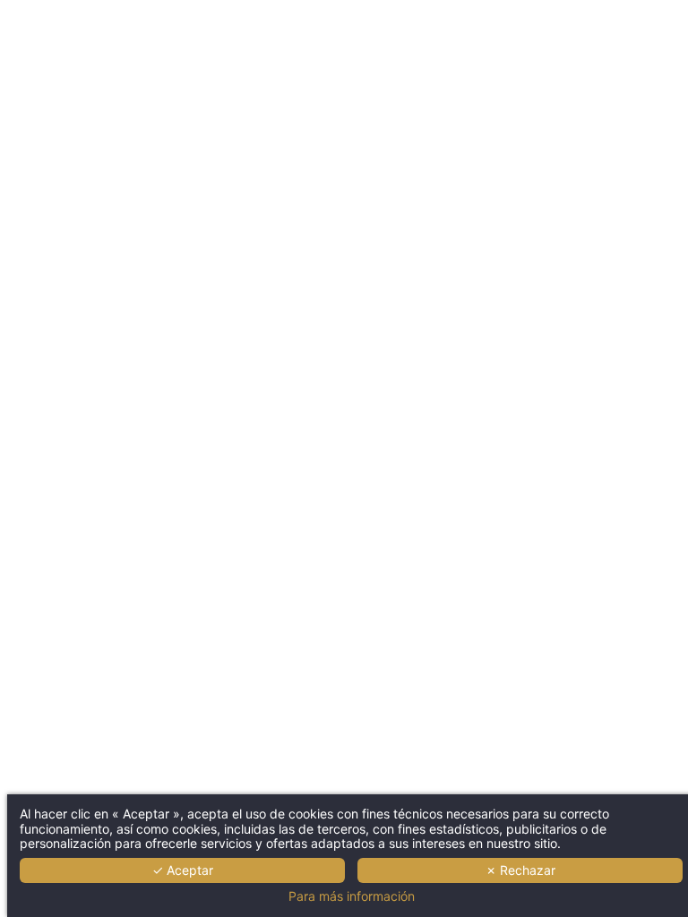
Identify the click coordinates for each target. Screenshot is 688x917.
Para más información (351, 896)
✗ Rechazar (520, 870)
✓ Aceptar (182, 870)
